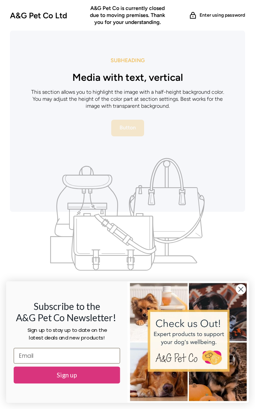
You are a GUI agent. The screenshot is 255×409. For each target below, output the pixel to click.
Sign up (67, 375)
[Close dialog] (240, 289)
